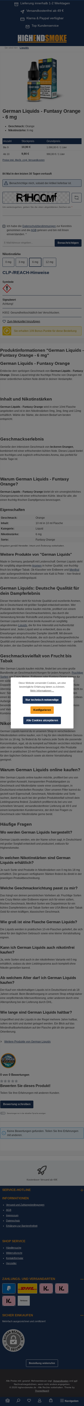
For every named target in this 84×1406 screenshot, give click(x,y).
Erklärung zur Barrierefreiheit (21, 1225)
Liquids (22, 625)
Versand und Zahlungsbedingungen (25, 1204)
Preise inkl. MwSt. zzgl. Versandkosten (23, 160)
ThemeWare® (42, 1391)
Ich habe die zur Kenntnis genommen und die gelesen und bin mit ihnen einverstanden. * (39, 230)
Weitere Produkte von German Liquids (27, 1041)
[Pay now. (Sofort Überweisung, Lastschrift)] (61, 1288)
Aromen (37, 565)
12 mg (49, 262)
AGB (34, 230)
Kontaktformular (14, 1258)
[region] (42, 79)
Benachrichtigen (68, 242)
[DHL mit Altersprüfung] (27, 1288)
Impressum (12, 1215)
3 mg (22, 262)
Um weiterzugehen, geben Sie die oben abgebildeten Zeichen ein (37, 207)
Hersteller (11, 1263)
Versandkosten (61, 1381)
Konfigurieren (42, 710)
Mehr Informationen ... (42, 690)
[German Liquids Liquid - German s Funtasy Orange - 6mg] (42, 79)
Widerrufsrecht (14, 1252)
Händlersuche (13, 1247)
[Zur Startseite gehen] (42, 38)
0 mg (8, 262)
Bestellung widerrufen (42, 1363)
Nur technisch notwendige (42, 699)
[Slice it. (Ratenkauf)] (46, 1288)
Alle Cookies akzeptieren (42, 720)
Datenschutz (13, 1220)
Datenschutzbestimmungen (39, 226)
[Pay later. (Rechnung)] (8, 1301)
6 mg (35, 262)
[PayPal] (8, 1288)
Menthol (74, 569)
